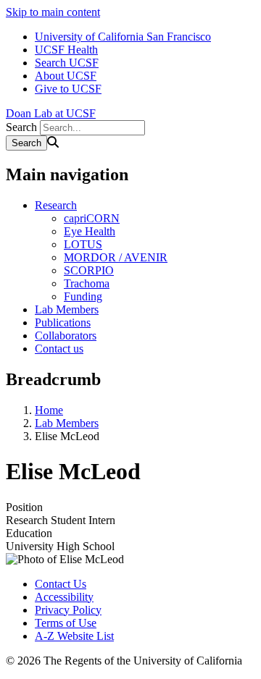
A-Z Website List (74, 636)
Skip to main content (53, 12)
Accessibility (64, 597)
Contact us (59, 348)
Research (56, 205)
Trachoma (86, 283)
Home (49, 410)
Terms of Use (65, 623)
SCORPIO (89, 270)
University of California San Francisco (123, 36)
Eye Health (89, 231)
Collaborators (65, 335)
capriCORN (92, 218)
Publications (63, 322)
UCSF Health (66, 49)
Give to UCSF (68, 89)
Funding (83, 296)
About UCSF (65, 75)
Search (21, 127)
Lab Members (67, 309)
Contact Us (60, 584)
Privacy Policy (68, 610)
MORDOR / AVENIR (115, 257)
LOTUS (83, 244)
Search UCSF (67, 62)
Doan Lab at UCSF (51, 113)
